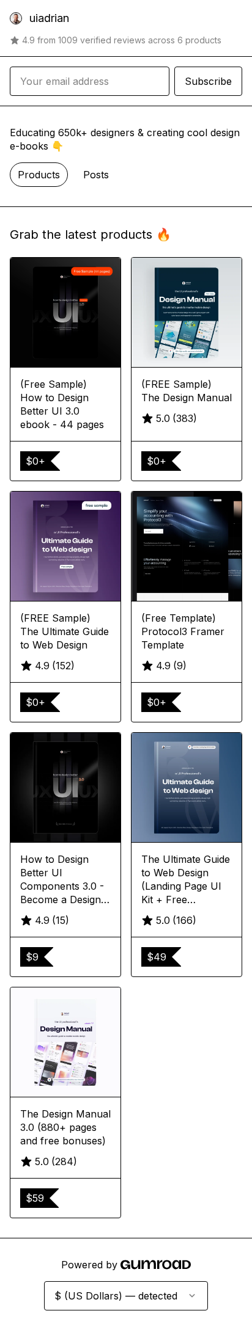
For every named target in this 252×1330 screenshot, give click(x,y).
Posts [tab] (96, 175)
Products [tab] (39, 175)
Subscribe (208, 81)
